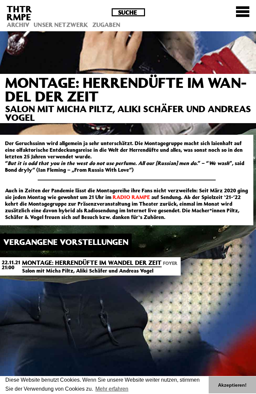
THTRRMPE (19, 13)
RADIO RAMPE (131, 197)
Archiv (18, 25)
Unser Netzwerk (61, 25)
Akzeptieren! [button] (232, 385)
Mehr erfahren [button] (111, 389)
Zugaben (106, 25)
